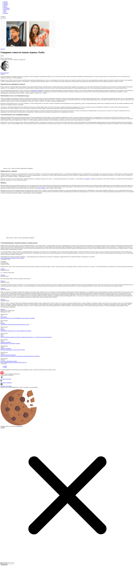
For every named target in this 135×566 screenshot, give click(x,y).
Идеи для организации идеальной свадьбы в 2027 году (14, 362)
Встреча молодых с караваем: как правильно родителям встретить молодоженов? (20, 356)
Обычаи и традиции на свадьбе (8, 354)
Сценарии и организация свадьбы (9, 361)
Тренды (5, 5)
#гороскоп (13, 258)
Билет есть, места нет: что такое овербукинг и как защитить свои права (18, 318)
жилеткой (87, 178)
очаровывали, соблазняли (37, 90)
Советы (5, 366)
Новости (5, 1)
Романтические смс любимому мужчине (10, 343)
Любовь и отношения (6, 342)
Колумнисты (6, 8)
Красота (5, 6)
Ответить (3, 269)
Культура (3, 323)
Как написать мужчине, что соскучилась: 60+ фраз (13, 349)
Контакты (5, 13)
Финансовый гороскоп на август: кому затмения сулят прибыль (16, 330)
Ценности (5, 4)
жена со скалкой (41, 188)
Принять (3, 427)
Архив (5, 367)
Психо (4, 10)
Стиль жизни (6, 9)
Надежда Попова (5, 72)
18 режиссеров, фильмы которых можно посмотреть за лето (15, 324)
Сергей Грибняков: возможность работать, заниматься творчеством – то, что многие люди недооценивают (26, 337)
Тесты (4, 11)
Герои (2, 335)
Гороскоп (5, 3)
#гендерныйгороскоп (6, 258)
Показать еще (4, 564)
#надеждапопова (20, 258)
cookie (17, 426)
